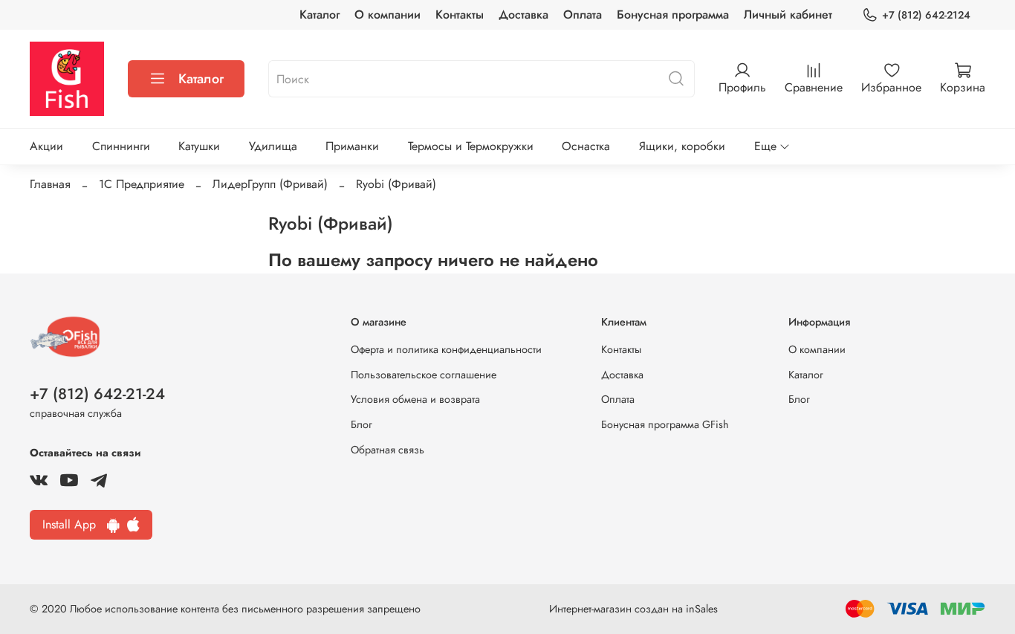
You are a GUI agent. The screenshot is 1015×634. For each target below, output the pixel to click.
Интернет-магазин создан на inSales (633, 608)
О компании (387, 14)
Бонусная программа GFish (665, 424)
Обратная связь (387, 449)
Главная (50, 184)
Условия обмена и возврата (415, 399)
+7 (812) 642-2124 (926, 14)
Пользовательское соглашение (423, 374)
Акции (46, 146)
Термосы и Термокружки (471, 146)
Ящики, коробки (682, 146)
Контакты (459, 14)
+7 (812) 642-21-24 (97, 394)
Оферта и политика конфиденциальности (446, 349)
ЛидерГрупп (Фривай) (270, 184)
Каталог (319, 14)
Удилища (273, 146)
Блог (361, 424)
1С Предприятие (141, 184)
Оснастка (586, 146)
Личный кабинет (788, 14)
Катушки (199, 146)
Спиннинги (121, 146)
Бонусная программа (673, 14)
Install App (74, 524)
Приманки (352, 146)
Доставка (523, 14)
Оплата (582, 14)
